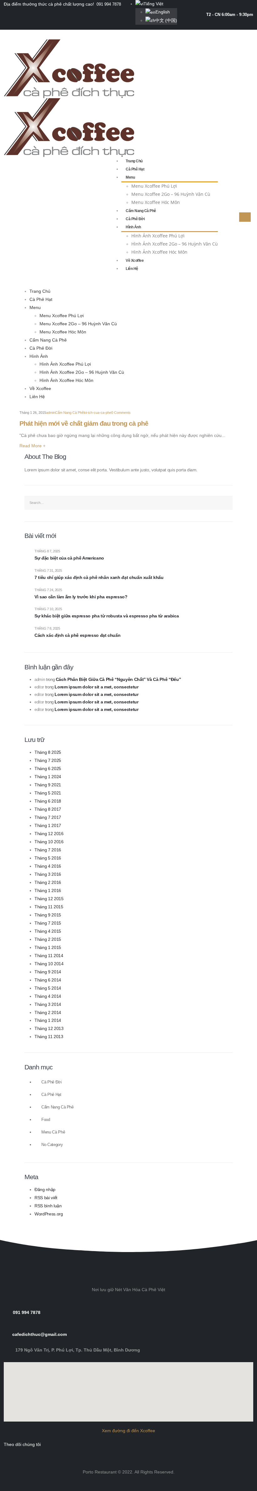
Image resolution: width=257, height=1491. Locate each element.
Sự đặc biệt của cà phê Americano (69, 557)
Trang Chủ (134, 161)
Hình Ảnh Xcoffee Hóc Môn (159, 252)
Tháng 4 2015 (47, 931)
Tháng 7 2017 (47, 817)
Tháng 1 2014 (47, 1020)
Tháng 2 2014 (47, 1012)
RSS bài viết (45, 1197)
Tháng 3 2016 (47, 874)
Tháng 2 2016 (47, 882)
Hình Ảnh (133, 227)
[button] (128, 1217)
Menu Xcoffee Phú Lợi (154, 186)
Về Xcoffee (135, 260)
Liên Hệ (132, 268)
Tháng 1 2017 (47, 825)
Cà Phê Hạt (135, 169)
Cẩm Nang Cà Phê (141, 211)
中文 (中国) (166, 20)
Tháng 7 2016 (47, 849)
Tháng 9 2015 (47, 914)
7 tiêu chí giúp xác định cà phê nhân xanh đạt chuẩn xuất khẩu (99, 577)
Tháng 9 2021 (47, 784)
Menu (130, 177)
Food (45, 1120)
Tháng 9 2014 (47, 971)
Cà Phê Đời (135, 219)
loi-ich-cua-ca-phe (97, 412)
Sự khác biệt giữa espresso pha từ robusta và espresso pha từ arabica (106, 615)
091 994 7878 (109, 4)
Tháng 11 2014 (48, 955)
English (162, 11)
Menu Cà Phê (53, 1132)
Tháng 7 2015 (47, 923)
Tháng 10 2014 (48, 963)
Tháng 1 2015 (47, 947)
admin (50, 412)
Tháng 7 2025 (47, 760)
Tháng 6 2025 (47, 768)
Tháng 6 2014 (47, 979)
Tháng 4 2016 (47, 866)
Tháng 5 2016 (47, 857)
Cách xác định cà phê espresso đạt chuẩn (77, 635)
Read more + (32, 445)
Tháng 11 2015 (48, 906)
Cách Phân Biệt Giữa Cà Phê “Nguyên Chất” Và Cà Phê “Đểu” (118, 679)
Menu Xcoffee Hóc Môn (155, 202)
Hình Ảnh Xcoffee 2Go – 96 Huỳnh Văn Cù (174, 244)
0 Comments (121, 412)
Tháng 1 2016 (47, 890)
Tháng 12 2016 (48, 833)
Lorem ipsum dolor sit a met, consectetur (96, 686)
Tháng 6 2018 (47, 801)
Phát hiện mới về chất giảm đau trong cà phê (83, 423)
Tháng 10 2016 (48, 841)
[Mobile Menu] (245, 217)
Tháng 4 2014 (47, 996)
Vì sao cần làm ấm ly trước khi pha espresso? (81, 596)
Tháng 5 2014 (47, 988)
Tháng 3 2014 (47, 1004)
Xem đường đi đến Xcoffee (128, 1430)
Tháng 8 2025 (47, 752)
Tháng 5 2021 (47, 792)
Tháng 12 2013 (48, 1028)
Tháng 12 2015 (48, 898)
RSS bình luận (47, 1205)
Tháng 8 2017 (47, 809)
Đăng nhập (44, 1189)
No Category (52, 1145)
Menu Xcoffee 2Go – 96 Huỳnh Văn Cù (170, 194)
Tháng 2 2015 (47, 939)
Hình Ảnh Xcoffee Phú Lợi (158, 236)
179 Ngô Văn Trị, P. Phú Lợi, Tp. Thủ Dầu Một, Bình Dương (77, 1349)
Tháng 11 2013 (48, 1036)
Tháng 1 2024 (47, 776)
